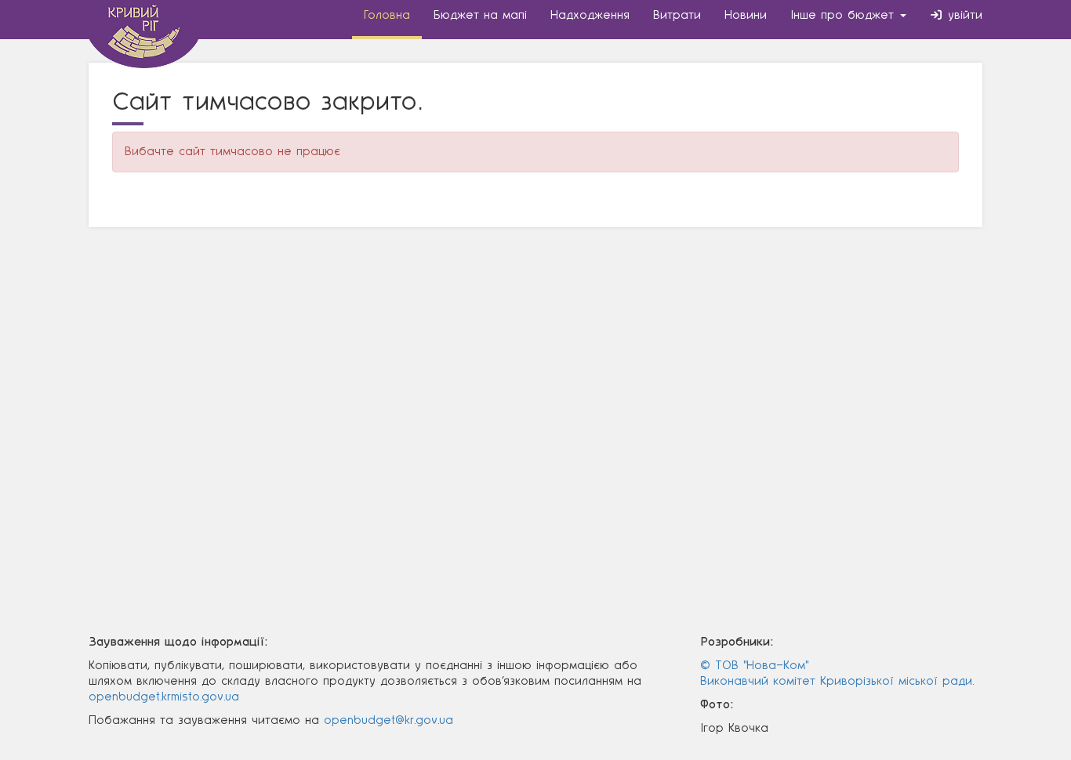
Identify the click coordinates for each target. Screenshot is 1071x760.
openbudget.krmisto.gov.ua (164, 697)
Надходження (590, 15)
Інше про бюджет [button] (844, 15)
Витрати (677, 15)
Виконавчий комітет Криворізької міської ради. (837, 681)
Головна (387, 15)
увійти (962, 15)
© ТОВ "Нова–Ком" (754, 665)
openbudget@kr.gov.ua (388, 720)
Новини (745, 15)
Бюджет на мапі (480, 15)
